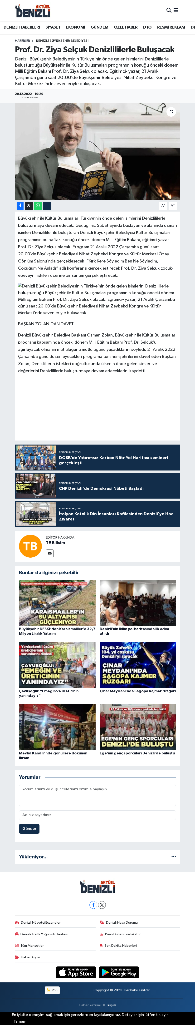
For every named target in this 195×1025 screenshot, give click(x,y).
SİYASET (52, 27)
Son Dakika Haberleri (121, 945)
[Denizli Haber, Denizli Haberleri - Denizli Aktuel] (33, 10)
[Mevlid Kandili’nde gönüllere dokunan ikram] (57, 727)
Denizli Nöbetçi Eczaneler (41, 922)
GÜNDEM (99, 27)
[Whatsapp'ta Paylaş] (38, 206)
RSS (54, 990)
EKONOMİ (75, 27)
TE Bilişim (109, 1005)
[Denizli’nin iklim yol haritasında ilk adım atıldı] (138, 603)
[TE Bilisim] (30, 546)
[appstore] (76, 972)
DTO (147, 27)
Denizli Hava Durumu (122, 922)
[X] (102, 905)
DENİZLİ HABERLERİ (22, 27)
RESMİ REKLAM (171, 27)
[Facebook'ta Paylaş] (20, 206)
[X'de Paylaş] (29, 206)
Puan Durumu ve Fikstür (123, 934)
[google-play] (119, 972)
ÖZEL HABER (126, 27)
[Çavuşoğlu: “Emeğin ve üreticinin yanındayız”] (57, 665)
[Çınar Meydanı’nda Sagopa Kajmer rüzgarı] (138, 665)
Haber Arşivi (30, 957)
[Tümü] (173, 857)
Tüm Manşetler (32, 945)
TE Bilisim (55, 543)
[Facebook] (93, 905)
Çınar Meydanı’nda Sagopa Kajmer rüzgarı (138, 691)
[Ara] (168, 11)
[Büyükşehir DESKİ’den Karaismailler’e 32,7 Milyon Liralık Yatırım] (57, 603)
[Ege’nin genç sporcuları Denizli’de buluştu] (138, 727)
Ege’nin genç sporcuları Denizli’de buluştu (137, 753)
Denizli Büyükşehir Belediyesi (62, 41)
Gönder (29, 829)
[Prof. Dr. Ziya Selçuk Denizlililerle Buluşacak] (97, 151)
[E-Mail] (50, 553)
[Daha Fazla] (47, 206)
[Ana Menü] (176, 11)
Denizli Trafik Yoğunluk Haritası (44, 934)
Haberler (22, 41)
